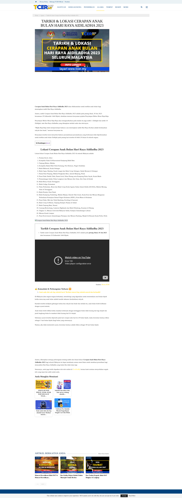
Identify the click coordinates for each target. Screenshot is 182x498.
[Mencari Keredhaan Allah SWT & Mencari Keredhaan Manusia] (46, 465)
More (125, 7)
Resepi (118, 7)
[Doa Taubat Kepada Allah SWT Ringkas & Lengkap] (97, 465)
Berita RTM (105, 284)
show (47, 143)
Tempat (109, 7)
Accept (124, 496)
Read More (132, 496)
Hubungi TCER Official (56, 2)
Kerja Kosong (74, 7)
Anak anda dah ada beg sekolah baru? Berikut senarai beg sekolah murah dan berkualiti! (69, 292)
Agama (100, 7)
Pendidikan (89, 7)
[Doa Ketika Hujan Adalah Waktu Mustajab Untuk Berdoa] (72, 465)
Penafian (67, 2)
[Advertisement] (72, 89)
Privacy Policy (44, 2)
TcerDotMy (77, 369)
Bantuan (61, 7)
